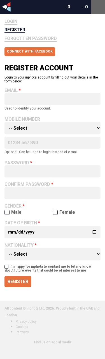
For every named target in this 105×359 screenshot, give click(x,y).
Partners (22, 332)
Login (10, 21)
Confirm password (27, 184)
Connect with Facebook (30, 51)
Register (14, 29)
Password (16, 162)
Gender (13, 206)
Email (11, 90)
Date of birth (20, 222)
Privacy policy (26, 322)
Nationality (19, 245)
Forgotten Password (30, 38)
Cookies (22, 327)
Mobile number (22, 119)
